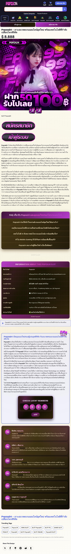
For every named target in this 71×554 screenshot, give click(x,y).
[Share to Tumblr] (31, 548)
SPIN (35, 414)
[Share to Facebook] (10, 548)
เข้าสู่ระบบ (17, 25)
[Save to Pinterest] (20, 548)
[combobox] (33, 9)
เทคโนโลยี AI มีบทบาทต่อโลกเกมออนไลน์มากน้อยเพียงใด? (35, 234)
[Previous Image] (1, 75)
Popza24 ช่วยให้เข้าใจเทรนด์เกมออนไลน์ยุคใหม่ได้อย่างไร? (35, 222)
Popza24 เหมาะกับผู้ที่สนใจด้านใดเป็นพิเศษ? (35, 245)
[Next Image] (69, 75)
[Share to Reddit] (25, 548)
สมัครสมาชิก (53, 25)
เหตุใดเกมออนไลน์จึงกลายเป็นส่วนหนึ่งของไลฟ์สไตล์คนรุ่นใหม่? (35, 228)
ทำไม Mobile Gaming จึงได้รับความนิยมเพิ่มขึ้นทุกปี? (35, 240)
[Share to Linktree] (15, 548)
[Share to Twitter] (5, 548)
